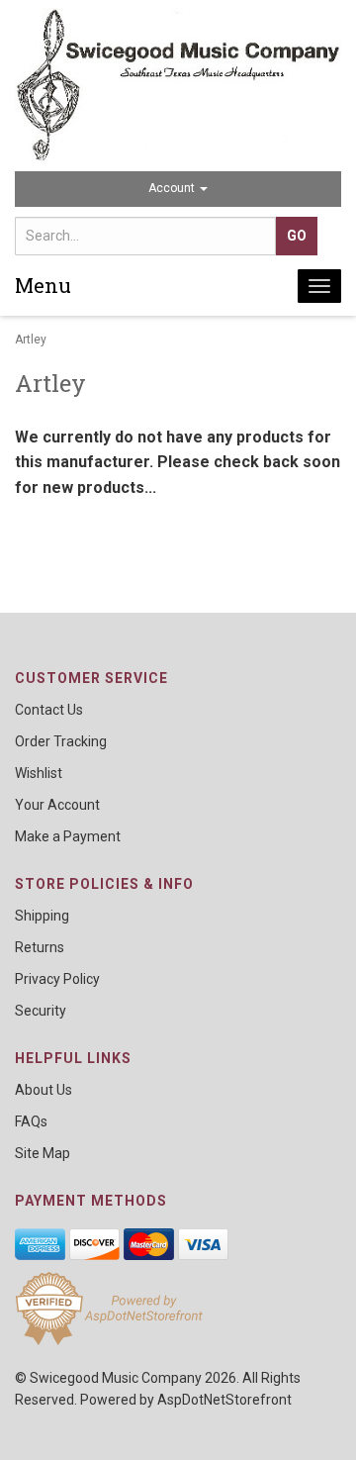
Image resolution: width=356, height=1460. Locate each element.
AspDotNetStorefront (224, 1400)
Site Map (42, 1153)
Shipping (42, 916)
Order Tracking (61, 741)
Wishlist (38, 773)
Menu (43, 285)
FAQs (31, 1121)
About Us (43, 1090)
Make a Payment (68, 836)
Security (40, 1011)
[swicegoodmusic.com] (178, 85)
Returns (39, 947)
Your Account (57, 805)
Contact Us (49, 710)
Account (173, 188)
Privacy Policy (57, 979)
